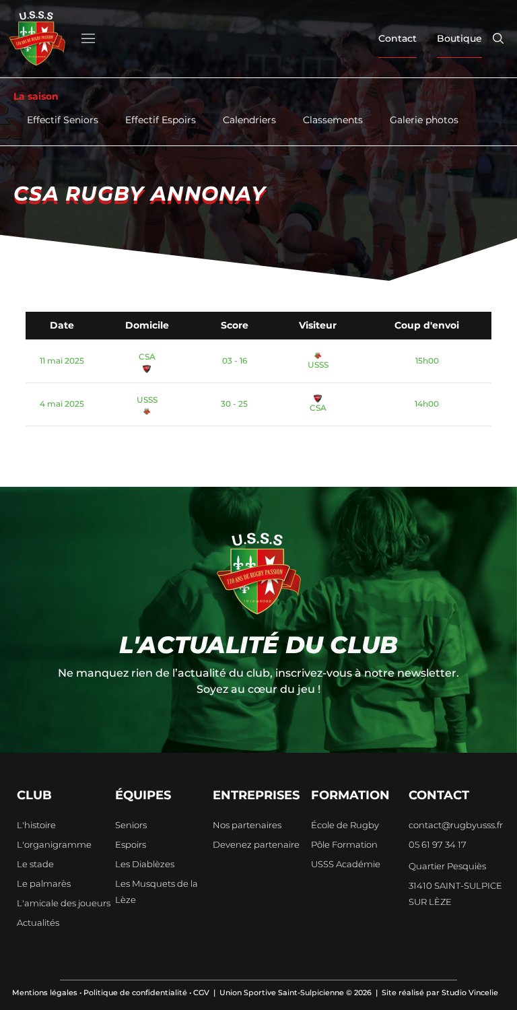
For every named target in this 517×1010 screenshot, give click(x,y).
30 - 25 (234, 404)
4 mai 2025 (62, 404)
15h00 (427, 361)
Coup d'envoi (426, 325)
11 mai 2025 (62, 361)
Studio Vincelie (470, 992)
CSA (147, 356)
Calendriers (249, 120)
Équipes (143, 795)
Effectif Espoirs (160, 120)
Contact (397, 38)
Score (234, 325)
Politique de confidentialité (135, 992)
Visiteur (318, 325)
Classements (333, 120)
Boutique (459, 38)
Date (62, 325)
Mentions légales (44, 992)
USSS (318, 365)
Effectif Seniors (62, 120)
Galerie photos (424, 120)
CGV (201, 992)
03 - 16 (234, 361)
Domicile (147, 325)
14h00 (427, 404)
